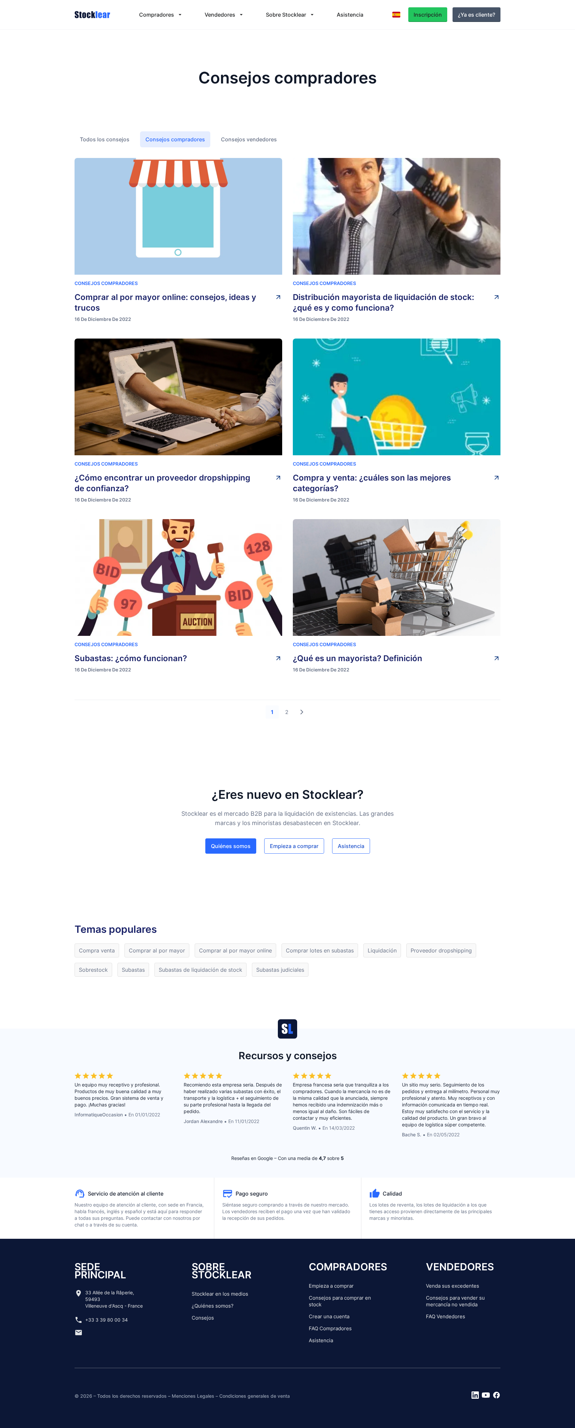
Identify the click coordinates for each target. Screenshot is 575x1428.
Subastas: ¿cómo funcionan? (131, 658)
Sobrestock (93, 969)
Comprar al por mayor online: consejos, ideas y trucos (165, 302)
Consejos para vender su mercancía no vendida (455, 1301)
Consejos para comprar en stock (340, 1301)
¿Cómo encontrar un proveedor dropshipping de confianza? (162, 483)
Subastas (133, 969)
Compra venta (97, 950)
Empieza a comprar (331, 1286)
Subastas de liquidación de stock (200, 969)
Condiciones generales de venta (254, 1396)
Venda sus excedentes (452, 1286)
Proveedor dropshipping (441, 950)
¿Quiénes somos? (213, 1306)
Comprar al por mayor (157, 950)
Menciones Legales (193, 1396)
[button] (161, 15)
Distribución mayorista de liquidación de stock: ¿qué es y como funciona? (383, 302)
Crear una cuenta (329, 1316)
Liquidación (382, 950)
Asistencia (321, 1340)
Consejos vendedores (249, 139)
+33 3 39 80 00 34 (106, 1320)
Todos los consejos (104, 139)
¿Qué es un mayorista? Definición (357, 658)
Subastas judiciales (280, 969)
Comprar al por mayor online (235, 950)
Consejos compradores (175, 139)
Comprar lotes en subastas (320, 950)
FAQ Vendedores (445, 1316)
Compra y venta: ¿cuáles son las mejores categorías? (372, 483)
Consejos (203, 1318)
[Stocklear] (92, 14)
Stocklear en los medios (220, 1294)
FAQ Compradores (330, 1328)
